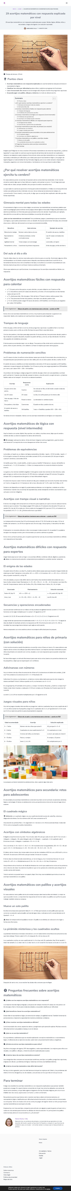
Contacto (7, 1172)
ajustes (48, 1189)
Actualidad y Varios (45, 1151)
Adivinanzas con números (26, 128)
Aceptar (58, 1188)
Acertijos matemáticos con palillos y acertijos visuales (32, 138)
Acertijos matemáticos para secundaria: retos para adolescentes (35, 132)
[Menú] (66, 3)
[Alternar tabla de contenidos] (53, 98)
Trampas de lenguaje (24, 111)
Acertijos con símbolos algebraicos (28, 136)
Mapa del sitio (8, 1179)
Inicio (40, 1142)
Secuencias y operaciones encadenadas (30, 124)
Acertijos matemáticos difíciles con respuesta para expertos (34, 120)
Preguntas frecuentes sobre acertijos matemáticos (31, 144)
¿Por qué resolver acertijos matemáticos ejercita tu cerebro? (34, 103)
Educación (42, 1153)
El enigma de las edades (25, 122)
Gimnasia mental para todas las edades (29, 105)
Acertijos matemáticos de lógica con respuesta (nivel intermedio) (35, 115)
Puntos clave (22, 101)
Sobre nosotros (9, 1170)
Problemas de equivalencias (26, 117)
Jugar (41, 1158)
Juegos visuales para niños (26, 130)
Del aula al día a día (24, 107)
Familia (41, 1156)
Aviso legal (7, 1175)
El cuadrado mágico (24, 134)
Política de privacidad (10, 1177)
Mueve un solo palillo (24, 140)
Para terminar (20, 146)
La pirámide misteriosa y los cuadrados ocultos (31, 142)
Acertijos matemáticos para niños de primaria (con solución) (34, 126)
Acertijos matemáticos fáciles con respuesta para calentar (33, 109)
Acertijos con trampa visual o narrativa (29, 118)
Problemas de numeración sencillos (28, 112)
